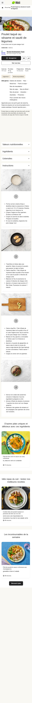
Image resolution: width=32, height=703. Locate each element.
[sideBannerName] (16, 129)
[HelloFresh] (16, 2)
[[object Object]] (24, 58)
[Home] (2, 8)
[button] (16, 151)
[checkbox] (2, 47)
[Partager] (29, 58)
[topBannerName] (16, 13)
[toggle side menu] (2, 2)
